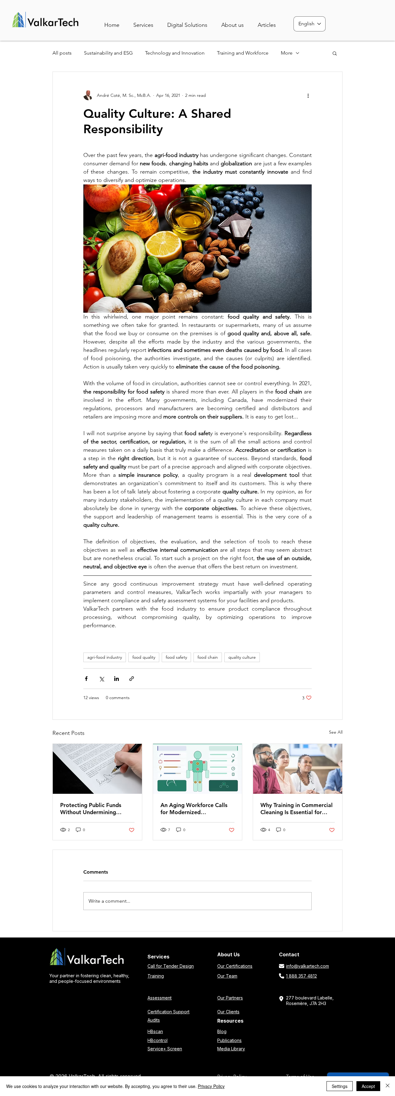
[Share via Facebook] (86, 679)
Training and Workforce (242, 53)
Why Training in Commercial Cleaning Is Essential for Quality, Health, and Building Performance (296, 808)
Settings (339, 1086)
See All (336, 732)
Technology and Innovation (175, 53)
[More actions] (308, 95)
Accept (368, 1086)
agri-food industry (104, 657)
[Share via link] (132, 679)
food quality (143, 657)
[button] (192, 22)
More (287, 53)
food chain (208, 657)
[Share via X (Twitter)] (101, 679)
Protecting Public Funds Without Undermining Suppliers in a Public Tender (95, 808)
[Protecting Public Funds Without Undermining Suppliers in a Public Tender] (97, 769)
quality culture (242, 657)
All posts (62, 53)
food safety (176, 657)
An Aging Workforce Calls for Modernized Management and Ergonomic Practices (193, 808)
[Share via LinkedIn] (116, 679)
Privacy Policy (211, 1086)
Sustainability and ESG (108, 53)
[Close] (387, 1086)
